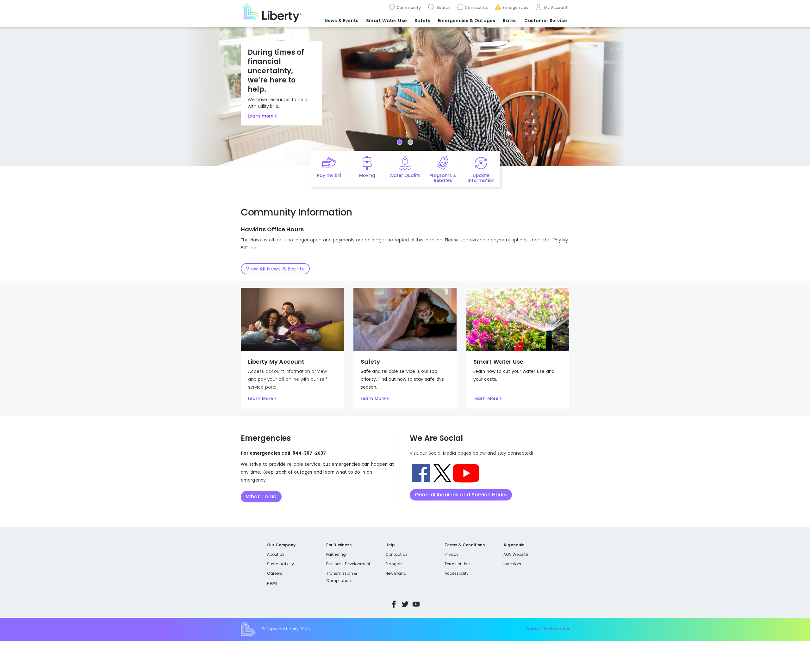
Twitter (405, 604)
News (272, 583)
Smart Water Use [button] (386, 20)
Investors (512, 564)
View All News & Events (275, 268)
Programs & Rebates (443, 178)
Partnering (336, 554)
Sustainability (280, 564)
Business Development (348, 564)
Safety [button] (422, 20)
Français (393, 564)
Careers (274, 573)
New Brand (396, 573)
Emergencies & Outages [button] (466, 20)
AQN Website (515, 554)
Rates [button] (510, 20)
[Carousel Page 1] (399, 142)
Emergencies (515, 7)
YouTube (416, 604)
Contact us (476, 7)
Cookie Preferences (547, 629)
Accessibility (457, 573)
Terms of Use (457, 564)
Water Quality (405, 176)
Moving (367, 176)
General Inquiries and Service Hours (461, 494)
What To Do (261, 496)
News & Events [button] (341, 20)
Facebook (394, 604)
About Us (275, 554)
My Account (555, 7)
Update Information (481, 178)
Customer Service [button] (545, 20)
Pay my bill (329, 176)
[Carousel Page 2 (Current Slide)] (410, 142)
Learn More (260, 399)
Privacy (451, 554)
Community (408, 7)
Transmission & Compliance (341, 577)
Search (443, 7)
